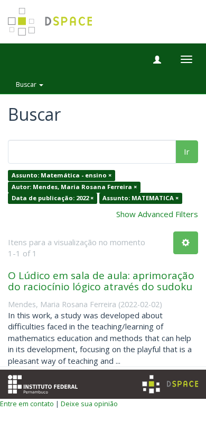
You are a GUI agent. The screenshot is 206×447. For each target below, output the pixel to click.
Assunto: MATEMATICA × (140, 198)
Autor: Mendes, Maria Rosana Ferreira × (74, 187)
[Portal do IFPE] (43, 383)
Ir (187, 151)
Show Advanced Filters (157, 214)
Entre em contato (27, 403)
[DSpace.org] (170, 384)
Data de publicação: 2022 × (52, 198)
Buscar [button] (27, 84)
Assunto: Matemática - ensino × (61, 176)
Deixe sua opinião (89, 403)
